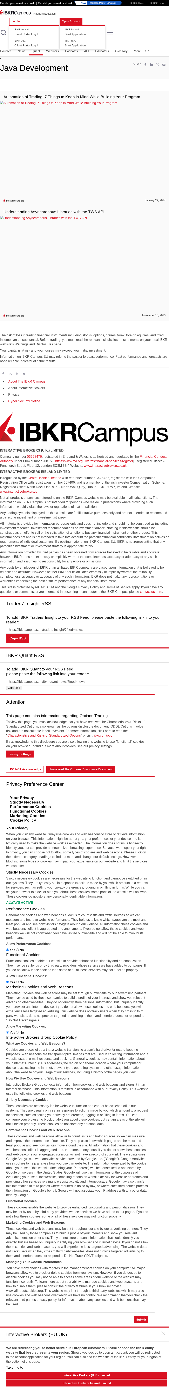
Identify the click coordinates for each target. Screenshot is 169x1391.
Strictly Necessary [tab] (27, 802)
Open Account (71, 21)
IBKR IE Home (137, 3)
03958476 (34, 456)
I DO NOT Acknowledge (24, 769)
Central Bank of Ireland (44, 478)
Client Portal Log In (26, 32)
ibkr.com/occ (103, 735)
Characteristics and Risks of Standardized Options (44, 735)
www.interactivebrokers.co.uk (105, 465)
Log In (16, 21)
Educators (102, 51)
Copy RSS (17, 638)
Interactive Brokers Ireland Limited (87, 1383)
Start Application (75, 32)
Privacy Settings (19, 754)
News (22, 51)
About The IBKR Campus (26, 381)
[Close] (163, 602)
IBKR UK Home (157, 3)
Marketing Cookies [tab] (27, 816)
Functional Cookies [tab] (28, 811)
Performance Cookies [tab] (30, 807)
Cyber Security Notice (24, 401)
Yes (12, 950)
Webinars (52, 51)
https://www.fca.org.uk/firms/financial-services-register (94, 461)
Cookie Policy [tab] (23, 820)
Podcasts (71, 51)
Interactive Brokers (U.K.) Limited (86, 1375)
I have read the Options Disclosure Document (81, 769)
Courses (6, 51)
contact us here (151, 591)
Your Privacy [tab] (22, 798)
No (21, 950)
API (86, 51)
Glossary (121, 51)
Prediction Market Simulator (98, 3)
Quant (36, 51)
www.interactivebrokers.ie (19, 491)
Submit (141, 1319)
